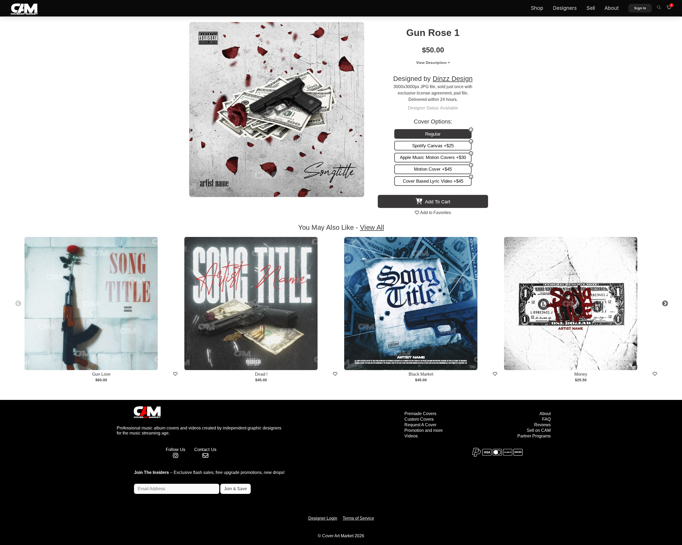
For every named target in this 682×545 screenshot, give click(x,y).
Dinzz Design (453, 78)
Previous (17, 303)
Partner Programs (534, 436)
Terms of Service (358, 518)
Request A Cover (420, 425)
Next (664, 303)
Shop (537, 8)
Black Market (421, 374)
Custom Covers (419, 419)
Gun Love (101, 374)
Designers (565, 8)
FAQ (546, 419)
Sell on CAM (539, 430)
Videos (411, 436)
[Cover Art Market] (20, 8)
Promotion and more (423, 430)
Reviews (542, 425)
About (611, 8)
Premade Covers (420, 413)
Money (580, 374)
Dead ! (261, 374)
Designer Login (322, 518)
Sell (590, 8)
